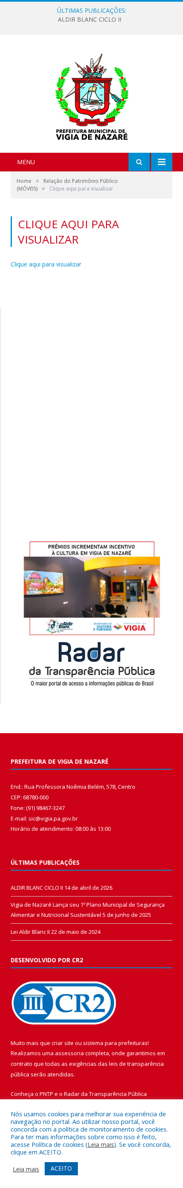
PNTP (46, 1094)
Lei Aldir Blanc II (30, 932)
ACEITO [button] (61, 1168)
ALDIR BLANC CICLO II (89, 19)
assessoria (69, 1053)
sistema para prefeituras (115, 1043)
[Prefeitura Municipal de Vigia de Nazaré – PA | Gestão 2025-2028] (91, 94)
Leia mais (101, 1144)
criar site (62, 1043)
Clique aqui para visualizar (46, 264)
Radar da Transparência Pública (105, 1094)
